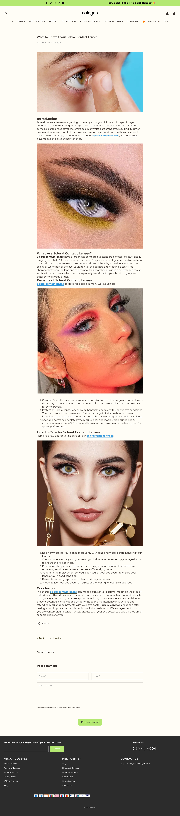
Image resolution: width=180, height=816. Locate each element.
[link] (69, 21)
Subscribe (57, 749)
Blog (6, 785)
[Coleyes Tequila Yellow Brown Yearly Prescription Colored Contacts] (90, 493)
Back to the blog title (50, 638)
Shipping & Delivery (70, 768)
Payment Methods (12, 768)
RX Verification (68, 781)
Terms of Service (11, 772)
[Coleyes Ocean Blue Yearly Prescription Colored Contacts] (90, 196)
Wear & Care (67, 777)
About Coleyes (10, 764)
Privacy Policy (10, 777)
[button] (6, 13)
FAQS (64, 764)
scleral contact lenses (106, 135)
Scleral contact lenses (50, 283)
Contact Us (67, 785)
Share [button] (45, 623)
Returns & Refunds (70, 772)
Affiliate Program (11, 781)
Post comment (90, 722)
